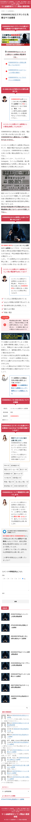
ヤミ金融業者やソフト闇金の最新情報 (15, 6)
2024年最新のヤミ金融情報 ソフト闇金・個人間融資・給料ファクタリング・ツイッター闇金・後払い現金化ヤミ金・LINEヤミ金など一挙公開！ (15, 810)
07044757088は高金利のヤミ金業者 (12, 799)
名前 (3, 593)
